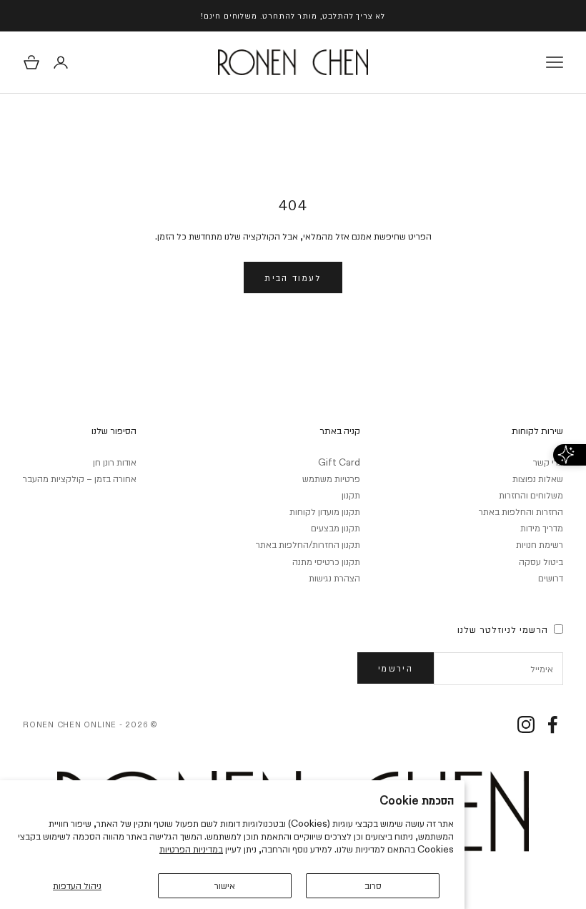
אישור (224, 885)
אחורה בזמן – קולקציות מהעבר (79, 478)
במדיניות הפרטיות (191, 848)
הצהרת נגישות (334, 577)
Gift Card (339, 462)
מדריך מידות (541, 527)
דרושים (550, 577)
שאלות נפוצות (537, 478)
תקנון (351, 494)
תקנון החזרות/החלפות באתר (308, 544)
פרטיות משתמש (331, 478)
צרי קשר (548, 462)
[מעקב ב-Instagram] (526, 724)
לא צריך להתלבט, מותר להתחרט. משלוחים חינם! (293, 15)
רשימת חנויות (539, 544)
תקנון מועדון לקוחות (324, 511)
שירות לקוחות (537, 430)
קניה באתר (339, 430)
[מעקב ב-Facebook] (552, 724)
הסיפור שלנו (113, 430)
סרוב (373, 885)
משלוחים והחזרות (531, 494)
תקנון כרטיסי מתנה (326, 561)
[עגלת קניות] (31, 62)
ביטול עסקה (541, 561)
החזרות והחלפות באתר (521, 511)
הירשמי (395, 668)
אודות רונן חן (114, 462)
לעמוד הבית (292, 277)
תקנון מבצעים (335, 527)
